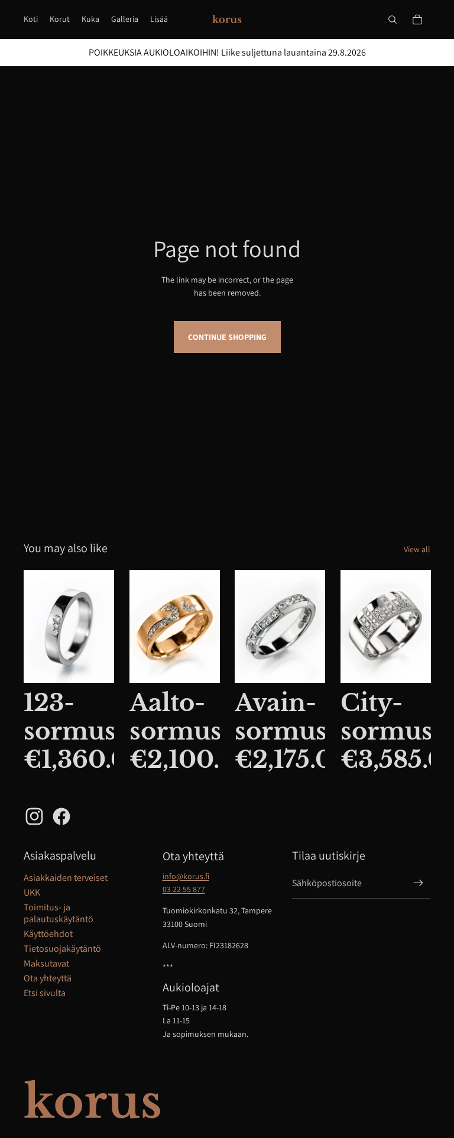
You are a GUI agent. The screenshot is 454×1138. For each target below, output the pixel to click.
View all (417, 549)
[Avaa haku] (393, 20)
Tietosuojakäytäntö (62, 948)
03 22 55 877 (184, 889)
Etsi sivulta (45, 993)
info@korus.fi (186, 876)
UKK (32, 892)
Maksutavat (46, 963)
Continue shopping (227, 337)
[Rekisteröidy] (418, 883)
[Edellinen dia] (138, 627)
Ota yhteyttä (48, 978)
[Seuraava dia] (210, 627)
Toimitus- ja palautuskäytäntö (58, 913)
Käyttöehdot (48, 934)
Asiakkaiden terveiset (66, 877)
